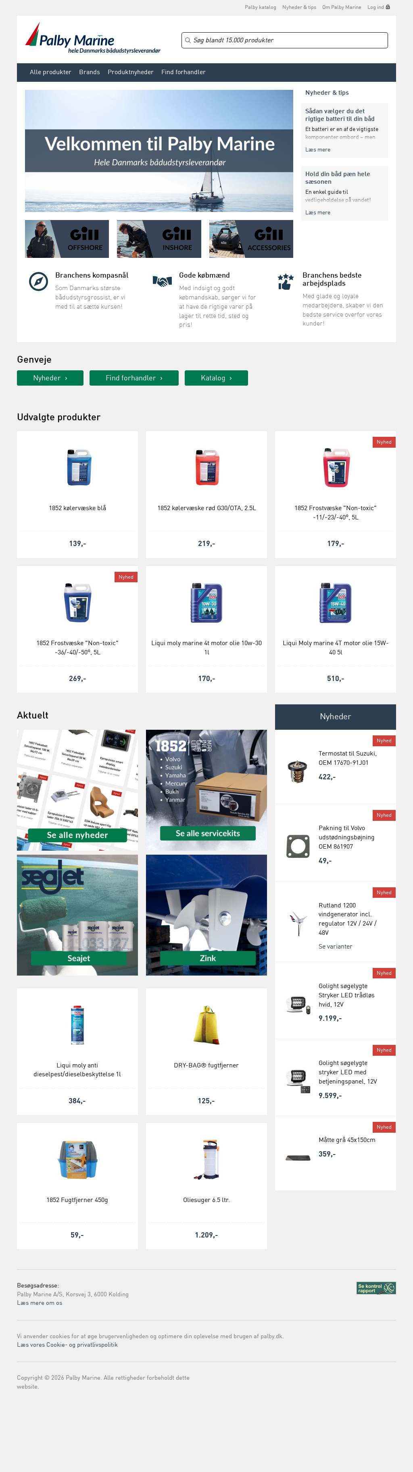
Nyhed (384, 442)
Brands (89, 72)
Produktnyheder (131, 72)
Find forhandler (183, 72)
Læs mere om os (39, 1303)
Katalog (213, 378)
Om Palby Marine (341, 7)
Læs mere (317, 150)
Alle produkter (50, 72)
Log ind (375, 7)
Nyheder (47, 378)
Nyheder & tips (299, 7)
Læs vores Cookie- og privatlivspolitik (67, 1345)
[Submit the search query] (188, 40)
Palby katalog (260, 7)
